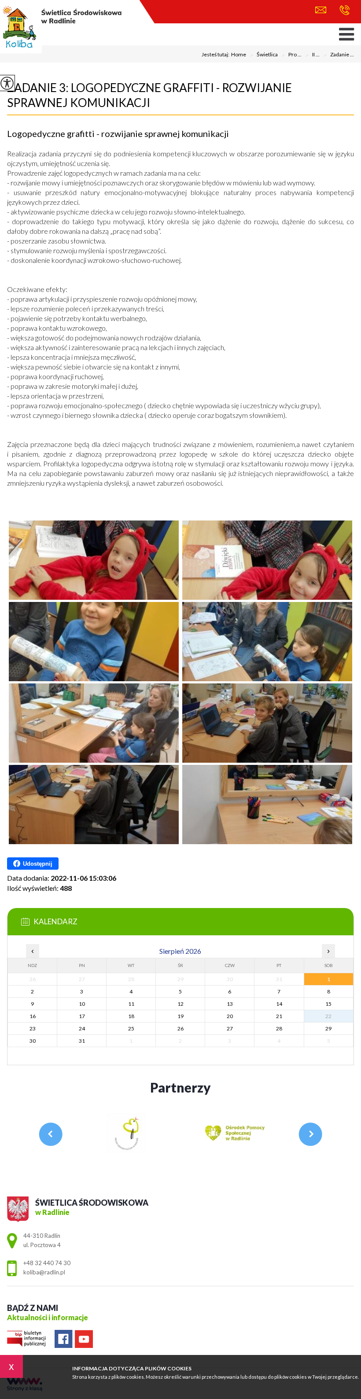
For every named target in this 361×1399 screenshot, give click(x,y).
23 (32, 1028)
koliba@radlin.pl (323, 10)
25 (131, 1028)
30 (32, 1040)
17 (82, 1016)
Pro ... (291, 55)
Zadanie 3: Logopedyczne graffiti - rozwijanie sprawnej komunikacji (149, 95)
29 (328, 1028)
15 (328, 1003)
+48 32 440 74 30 (342, 10)
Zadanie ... (338, 55)
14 (279, 1003)
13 (230, 1003)
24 (82, 1028)
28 (279, 1028)
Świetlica (264, 55)
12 (180, 1003)
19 (180, 1016)
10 (82, 1003)
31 (82, 1040)
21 (279, 1016)
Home (238, 54)
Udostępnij (37, 863)
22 (328, 1016)
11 (131, 1003)
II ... (312, 55)
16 (32, 1016)
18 (131, 1016)
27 (230, 1028)
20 (230, 1016)
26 (180, 1028)
